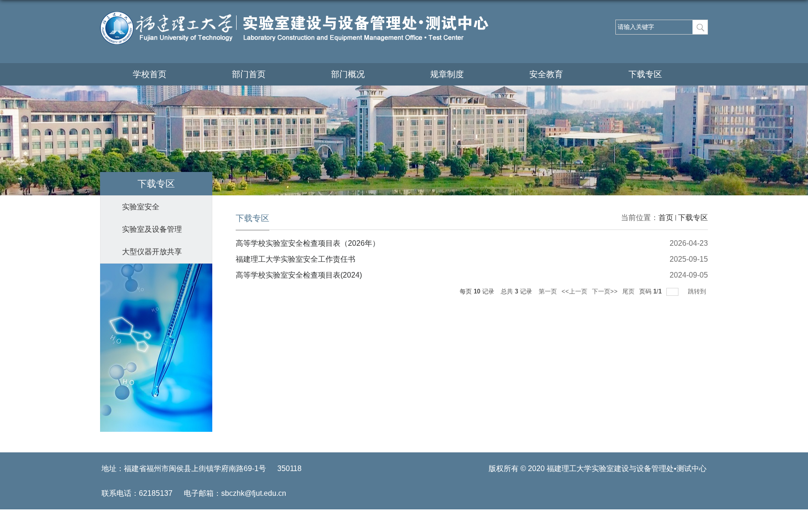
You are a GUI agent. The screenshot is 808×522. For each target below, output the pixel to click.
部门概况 (348, 74)
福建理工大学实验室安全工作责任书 (295, 259)
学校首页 (149, 74)
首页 (665, 218)
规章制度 (447, 74)
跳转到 (698, 291)
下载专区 (645, 74)
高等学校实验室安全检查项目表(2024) (299, 275)
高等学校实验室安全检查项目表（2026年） (308, 243)
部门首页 (249, 74)
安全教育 (546, 74)
